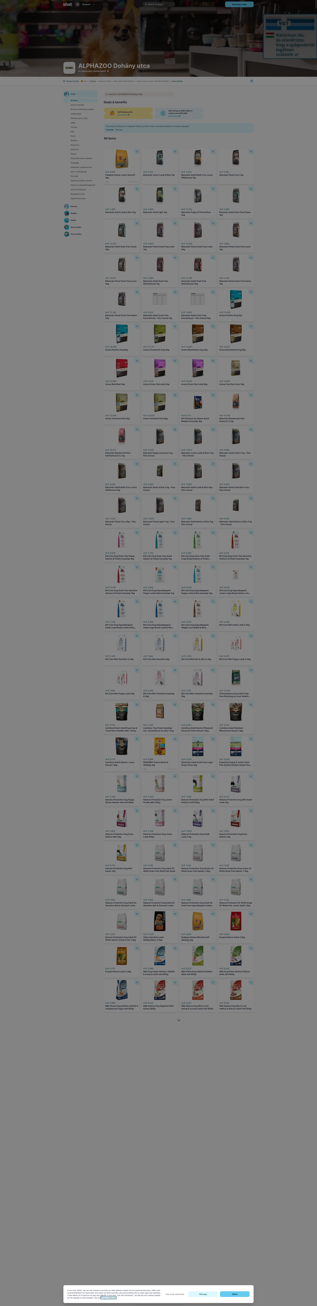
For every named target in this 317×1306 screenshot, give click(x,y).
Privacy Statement (108, 1298)
